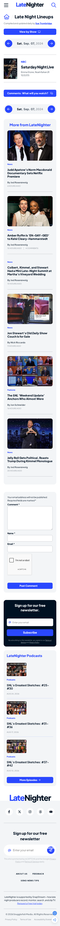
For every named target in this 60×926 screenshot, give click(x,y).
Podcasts (11, 680)
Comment (13, 504)
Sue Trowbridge (43, 23)
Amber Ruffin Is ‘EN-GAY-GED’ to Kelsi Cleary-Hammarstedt (28, 237)
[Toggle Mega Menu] (6, 5)
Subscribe (30, 632)
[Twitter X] (19, 811)
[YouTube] (51, 811)
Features (11, 390)
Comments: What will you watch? (27, 93)
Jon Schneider (18, 404)
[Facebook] (9, 811)
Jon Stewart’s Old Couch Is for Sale (27, 334)
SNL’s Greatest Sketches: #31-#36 (27, 725)
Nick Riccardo (18, 342)
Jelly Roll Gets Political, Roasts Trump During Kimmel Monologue (29, 459)
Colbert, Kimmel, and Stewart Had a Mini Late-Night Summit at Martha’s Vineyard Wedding (29, 271)
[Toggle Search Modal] (53, 5)
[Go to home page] (9, 16)
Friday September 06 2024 (8, 43)
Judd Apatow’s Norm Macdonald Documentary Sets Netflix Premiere (29, 173)
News (9, 164)
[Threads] (40, 811)
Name (11, 533)
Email (11, 543)
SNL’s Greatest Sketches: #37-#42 (28, 763)
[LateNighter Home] (30, 5)
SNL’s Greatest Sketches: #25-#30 (28, 686)
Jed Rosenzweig (19, 182)
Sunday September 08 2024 (51, 43)
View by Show (28, 31)
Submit (50, 847)
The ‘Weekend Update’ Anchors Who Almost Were (26, 397)
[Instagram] (30, 811)
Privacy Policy (34, 642)
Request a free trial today (29, 903)
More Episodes (28, 780)
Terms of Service (32, 861)
